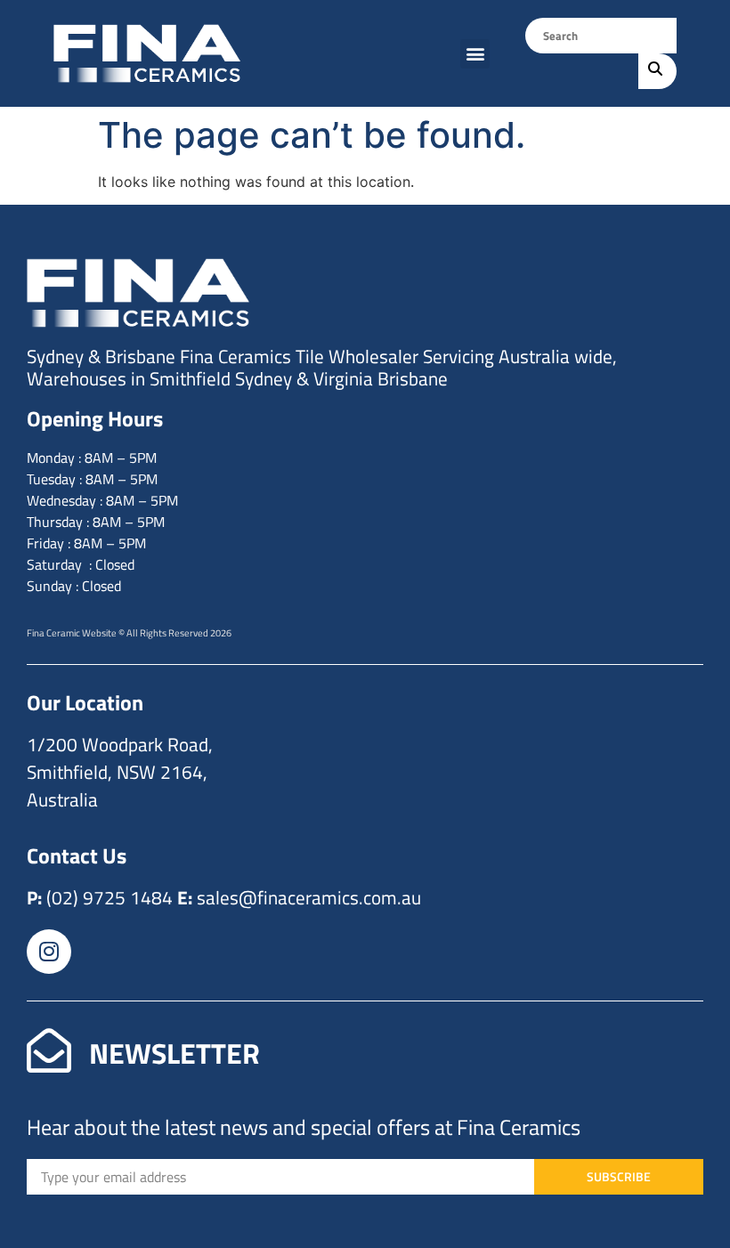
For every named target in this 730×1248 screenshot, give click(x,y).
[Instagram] (49, 951)
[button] (475, 54)
